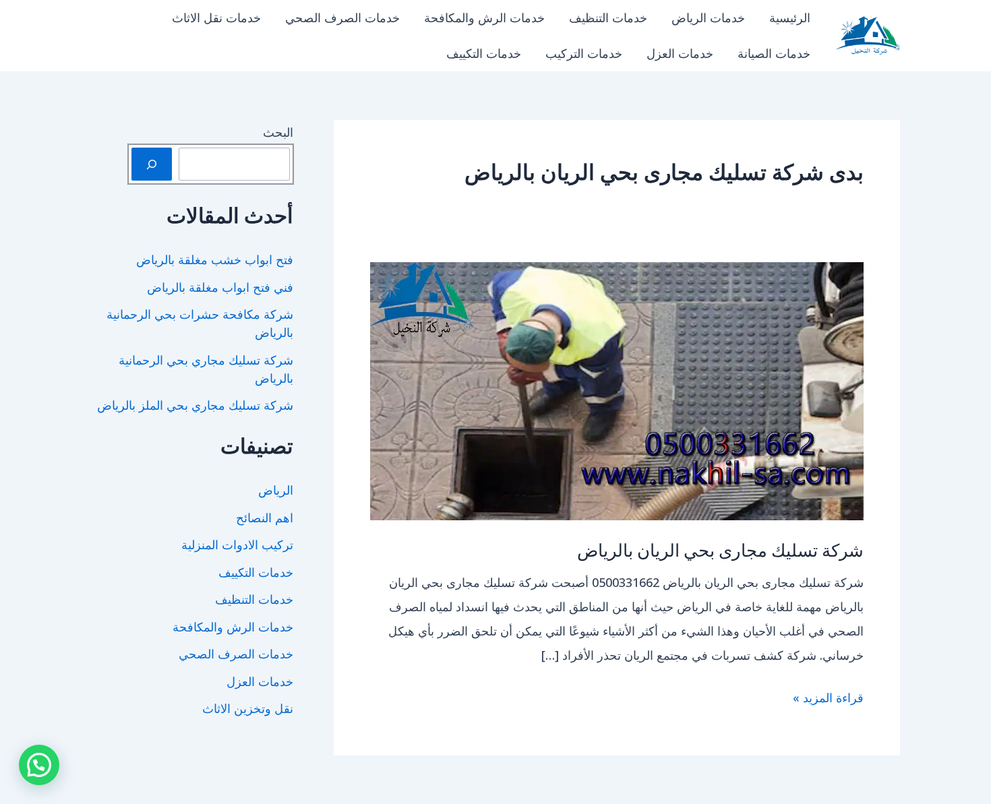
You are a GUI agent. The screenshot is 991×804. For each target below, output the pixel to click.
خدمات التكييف (483, 53)
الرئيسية (789, 17)
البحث (278, 132)
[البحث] (151, 164)
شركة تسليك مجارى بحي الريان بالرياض (720, 549)
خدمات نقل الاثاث (216, 17)
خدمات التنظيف (608, 17)
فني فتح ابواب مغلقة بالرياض (220, 287)
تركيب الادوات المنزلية (237, 544)
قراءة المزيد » (828, 699)
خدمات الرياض (708, 17)
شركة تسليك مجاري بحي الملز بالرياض (195, 405)
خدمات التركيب (583, 53)
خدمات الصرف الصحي (342, 17)
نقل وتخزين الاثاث (247, 708)
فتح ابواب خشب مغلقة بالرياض (214, 259)
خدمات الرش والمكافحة (484, 17)
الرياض (275, 490)
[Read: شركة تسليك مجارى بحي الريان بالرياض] (617, 389)
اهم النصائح (264, 517)
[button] (39, 765)
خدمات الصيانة (774, 53)
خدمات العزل (680, 53)
